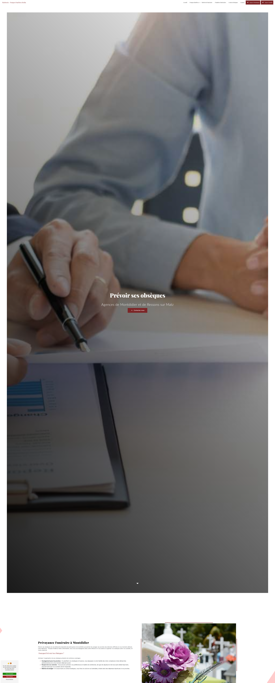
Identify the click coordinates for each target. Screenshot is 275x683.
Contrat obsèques (233, 2)
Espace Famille (268, 2)
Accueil (185, 2)
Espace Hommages (254, 2)
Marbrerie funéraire (207, 2)
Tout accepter (9, 673)
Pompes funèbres (194, 2)
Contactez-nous (139, 310)
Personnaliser (9, 679)
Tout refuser (9, 676)
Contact (242, 2)
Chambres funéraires (220, 2)
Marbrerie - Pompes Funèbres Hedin (14, 2)
